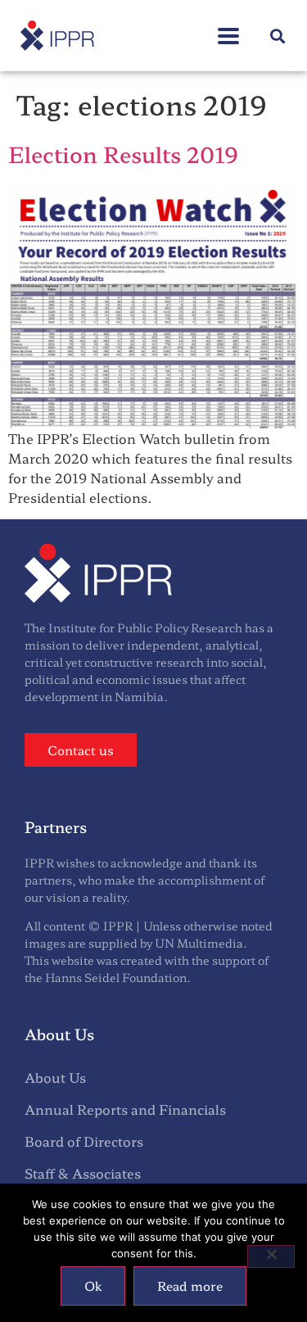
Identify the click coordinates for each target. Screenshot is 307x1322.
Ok (93, 1285)
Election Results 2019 (123, 153)
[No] (271, 1256)
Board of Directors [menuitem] (84, 1141)
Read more (190, 1285)
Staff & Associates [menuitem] (83, 1173)
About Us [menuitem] (55, 1077)
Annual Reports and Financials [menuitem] (125, 1109)
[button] (228, 27)
